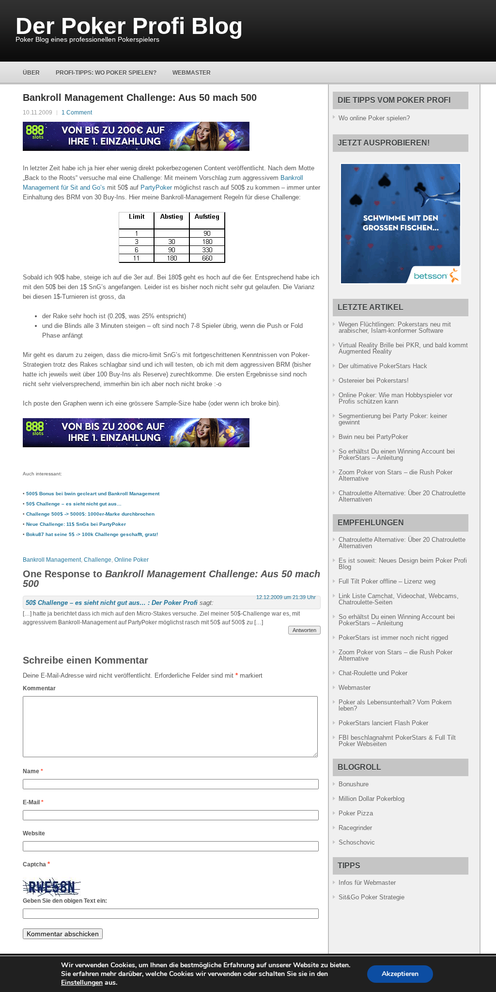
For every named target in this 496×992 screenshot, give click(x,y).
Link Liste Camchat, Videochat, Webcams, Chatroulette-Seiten (399, 599)
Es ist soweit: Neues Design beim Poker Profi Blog (403, 563)
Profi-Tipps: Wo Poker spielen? (106, 72)
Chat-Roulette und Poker (373, 673)
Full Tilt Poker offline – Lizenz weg (387, 581)
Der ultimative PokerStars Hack (383, 366)
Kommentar (39, 688)
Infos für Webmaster (367, 882)
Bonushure (354, 784)
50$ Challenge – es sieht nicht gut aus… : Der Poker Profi (112, 602)
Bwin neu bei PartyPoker (373, 436)
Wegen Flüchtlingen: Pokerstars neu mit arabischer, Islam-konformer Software (395, 327)
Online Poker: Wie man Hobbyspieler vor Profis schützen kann (395, 398)
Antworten (304, 630)
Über (31, 72)
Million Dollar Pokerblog (371, 798)
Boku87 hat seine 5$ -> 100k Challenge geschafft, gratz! (92, 534)
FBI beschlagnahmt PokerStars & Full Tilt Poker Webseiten (397, 741)
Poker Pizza (356, 813)
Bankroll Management (52, 559)
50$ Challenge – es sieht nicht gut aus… (74, 503)
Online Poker (131, 559)
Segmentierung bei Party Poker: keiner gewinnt (393, 419)
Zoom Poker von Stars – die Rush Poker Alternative (395, 475)
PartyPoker (156, 187)
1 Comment (77, 112)
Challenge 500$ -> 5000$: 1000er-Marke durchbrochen (90, 514)
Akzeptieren (400, 973)
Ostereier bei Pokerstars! (374, 380)
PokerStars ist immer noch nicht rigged (393, 637)
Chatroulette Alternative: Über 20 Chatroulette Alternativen (402, 496)
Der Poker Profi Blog (129, 26)
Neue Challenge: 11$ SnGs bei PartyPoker (76, 524)
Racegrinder (355, 827)
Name (33, 771)
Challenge (97, 559)
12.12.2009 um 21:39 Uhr (286, 597)
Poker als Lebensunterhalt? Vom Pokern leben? (395, 705)
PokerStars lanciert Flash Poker (383, 723)
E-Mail (33, 802)
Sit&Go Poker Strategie (371, 897)
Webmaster (191, 72)
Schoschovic (357, 842)
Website (34, 833)
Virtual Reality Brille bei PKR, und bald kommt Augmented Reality (403, 348)
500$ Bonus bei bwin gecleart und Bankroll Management (92, 493)
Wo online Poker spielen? (374, 118)
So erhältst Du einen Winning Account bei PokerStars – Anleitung (397, 454)
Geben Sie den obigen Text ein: (65, 900)
